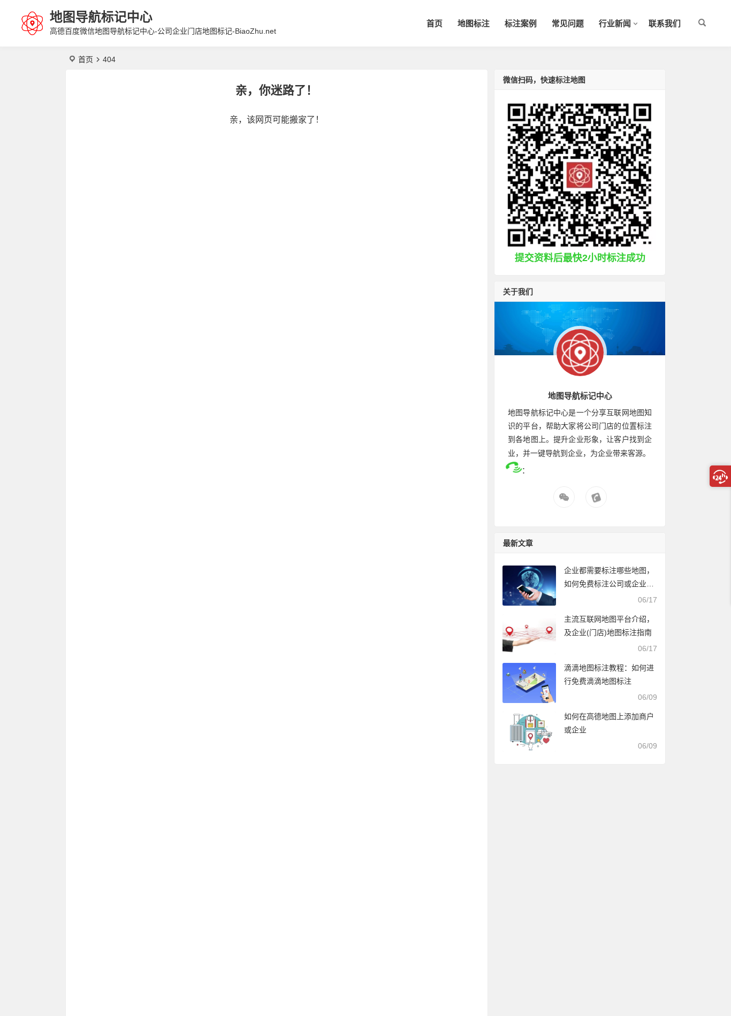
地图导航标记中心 (101, 17)
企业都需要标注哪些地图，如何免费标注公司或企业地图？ (609, 583)
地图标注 (474, 23)
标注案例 (521, 23)
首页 (435, 23)
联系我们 (665, 23)
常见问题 (568, 23)
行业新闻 (615, 23)
